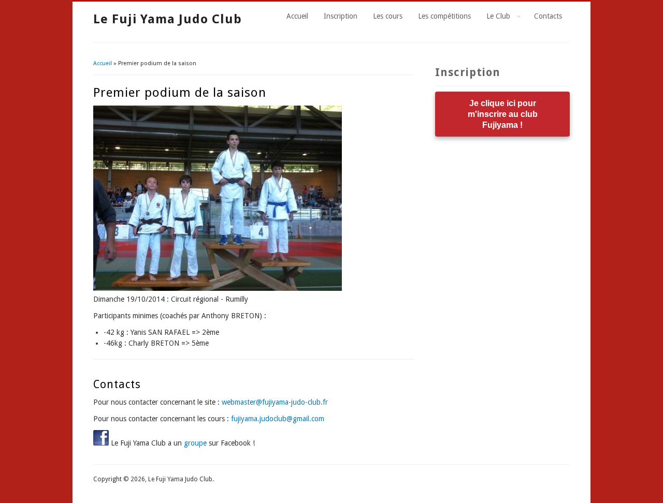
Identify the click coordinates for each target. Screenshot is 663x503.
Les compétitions (444, 16)
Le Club (494, 17)
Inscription (340, 16)
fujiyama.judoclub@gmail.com (277, 419)
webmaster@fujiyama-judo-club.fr (275, 402)
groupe (195, 443)
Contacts (548, 16)
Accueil (297, 16)
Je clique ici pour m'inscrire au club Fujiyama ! (503, 114)
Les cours (387, 16)
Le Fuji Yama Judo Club (167, 19)
